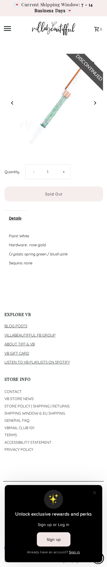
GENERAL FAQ (16, 420)
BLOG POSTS (15, 325)
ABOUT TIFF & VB (19, 344)
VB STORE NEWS (19, 398)
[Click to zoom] (93, 63)
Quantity (11, 171)
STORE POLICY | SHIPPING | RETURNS (37, 406)
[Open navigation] (16, 28)
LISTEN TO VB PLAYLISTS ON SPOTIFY (37, 362)
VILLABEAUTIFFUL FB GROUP (30, 335)
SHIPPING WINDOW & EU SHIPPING (34, 413)
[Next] (95, 103)
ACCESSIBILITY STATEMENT (27, 442)
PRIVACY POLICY (18, 449)
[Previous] (12, 103)
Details (15, 218)
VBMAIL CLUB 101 (19, 427)
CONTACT (13, 391)
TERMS (10, 434)
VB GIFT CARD (16, 353)
